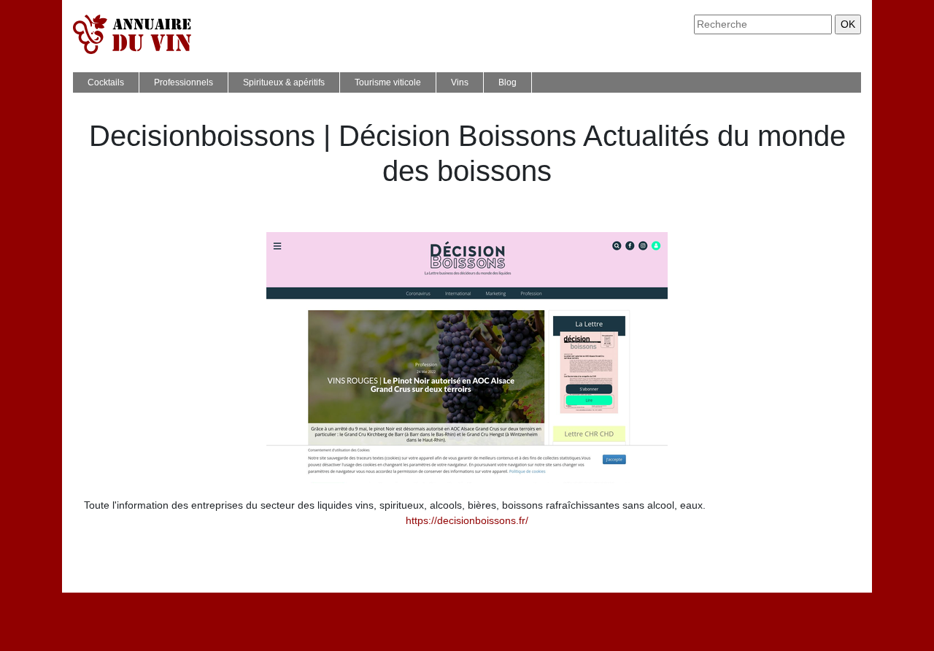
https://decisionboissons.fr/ (467, 520)
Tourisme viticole (388, 82)
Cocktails (106, 82)
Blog (507, 82)
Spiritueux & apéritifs (284, 82)
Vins (459, 82)
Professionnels (183, 82)
